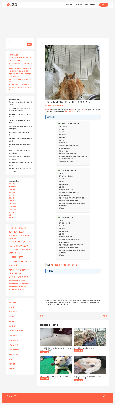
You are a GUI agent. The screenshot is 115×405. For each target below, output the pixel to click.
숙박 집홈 (11, 321)
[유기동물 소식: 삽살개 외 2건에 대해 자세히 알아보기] (90, 337)
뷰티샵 (10, 359)
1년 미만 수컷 (12, 235)
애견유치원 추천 (14, 290)
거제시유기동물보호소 (20, 269)
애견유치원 (12, 212)
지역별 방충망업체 (14, 349)
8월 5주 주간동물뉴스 (15, 55)
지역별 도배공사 (13, 340)
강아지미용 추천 (14, 253)
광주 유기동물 (15, 276)
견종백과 (11, 195)
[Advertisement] (57, 20)
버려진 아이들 (78, 4)
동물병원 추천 (13, 280)
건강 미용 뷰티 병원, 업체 (16, 330)
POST (86, 4)
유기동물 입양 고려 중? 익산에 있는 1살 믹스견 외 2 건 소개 (55, 349)
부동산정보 (12, 368)
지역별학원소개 (13, 335)
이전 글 (40, 316)
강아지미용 (12, 189)
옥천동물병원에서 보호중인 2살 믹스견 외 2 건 (64, 265)
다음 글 (106, 316)
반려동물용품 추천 (25, 283)
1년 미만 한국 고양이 (17, 241)
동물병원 (11, 198)
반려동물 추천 (13, 286)
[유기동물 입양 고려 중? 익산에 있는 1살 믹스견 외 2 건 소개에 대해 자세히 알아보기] (56, 337)
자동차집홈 (12, 364)
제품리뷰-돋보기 (13, 312)
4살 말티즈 (12, 246)
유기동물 (72, 110)
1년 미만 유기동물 (22, 235)
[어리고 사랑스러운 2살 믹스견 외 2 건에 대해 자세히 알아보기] (56, 365)
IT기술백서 (12, 307)
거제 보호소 (14, 265)
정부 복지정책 (13, 326)
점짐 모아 (11, 316)
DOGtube (93, 4)
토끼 (49, 110)
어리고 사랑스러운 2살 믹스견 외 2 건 (54, 376)
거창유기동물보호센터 (16, 273)
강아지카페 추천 (24, 261)
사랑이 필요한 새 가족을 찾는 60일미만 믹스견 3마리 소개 (89, 377)
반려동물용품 (12, 206)
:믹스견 (18, 249)
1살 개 (28, 242)
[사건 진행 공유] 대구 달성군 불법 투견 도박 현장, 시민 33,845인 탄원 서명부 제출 (20, 87)
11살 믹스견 (22, 245)
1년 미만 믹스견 (16, 231)
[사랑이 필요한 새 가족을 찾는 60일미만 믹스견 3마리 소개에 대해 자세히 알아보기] (90, 365)
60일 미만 (12, 249)
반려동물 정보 (13, 203)
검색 (10, 42)
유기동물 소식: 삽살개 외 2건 (84, 348)
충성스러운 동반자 (70, 111)
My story (69, 4)
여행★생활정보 (13, 302)
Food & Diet (12, 186)
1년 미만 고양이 (20, 228)
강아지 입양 (16, 257)
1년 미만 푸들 (12, 238)
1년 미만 (11, 228)
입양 (10, 215)
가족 (83, 110)
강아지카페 (12, 192)
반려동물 (11, 201)
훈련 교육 (11, 218)
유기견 (22, 289)
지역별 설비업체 (13, 345)
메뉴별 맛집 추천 (13, 354)
